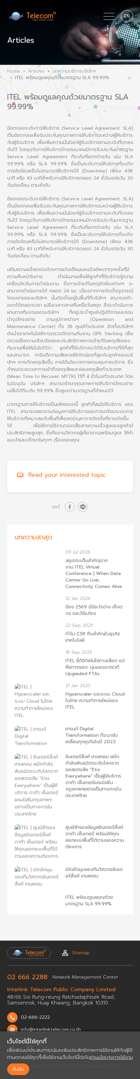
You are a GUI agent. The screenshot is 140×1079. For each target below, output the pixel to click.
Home (13, 71)
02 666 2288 (27, 977)
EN (127, 16)
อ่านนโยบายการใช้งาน (111, 1057)
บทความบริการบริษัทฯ (74, 71)
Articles (36, 71)
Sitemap (81, 952)
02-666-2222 (35, 1017)
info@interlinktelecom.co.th (51, 1029)
